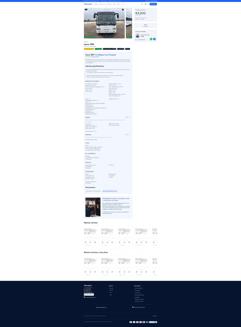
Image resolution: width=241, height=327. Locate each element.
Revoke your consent (139, 301)
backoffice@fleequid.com (89, 292)
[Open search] (142, 4)
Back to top (155, 315)
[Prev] (86, 23)
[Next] (130, 23)
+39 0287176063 (88, 289)
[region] (108, 23)
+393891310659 (141, 39)
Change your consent (139, 299)
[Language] (146, 4)
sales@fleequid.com (88, 290)
